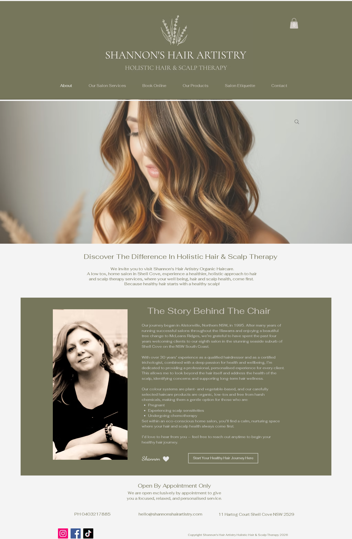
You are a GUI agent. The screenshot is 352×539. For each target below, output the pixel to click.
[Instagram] (63, 533)
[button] (107, 86)
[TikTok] (88, 533)
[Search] (296, 121)
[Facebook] (76, 533)
